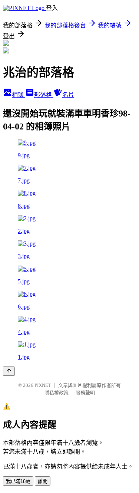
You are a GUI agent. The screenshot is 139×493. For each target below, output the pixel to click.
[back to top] (9, 371)
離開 (42, 481)
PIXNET (42, 385)
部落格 (43, 95)
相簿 (18, 95)
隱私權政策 (56, 392)
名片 (68, 95)
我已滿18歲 (18, 481)
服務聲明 (85, 392)
